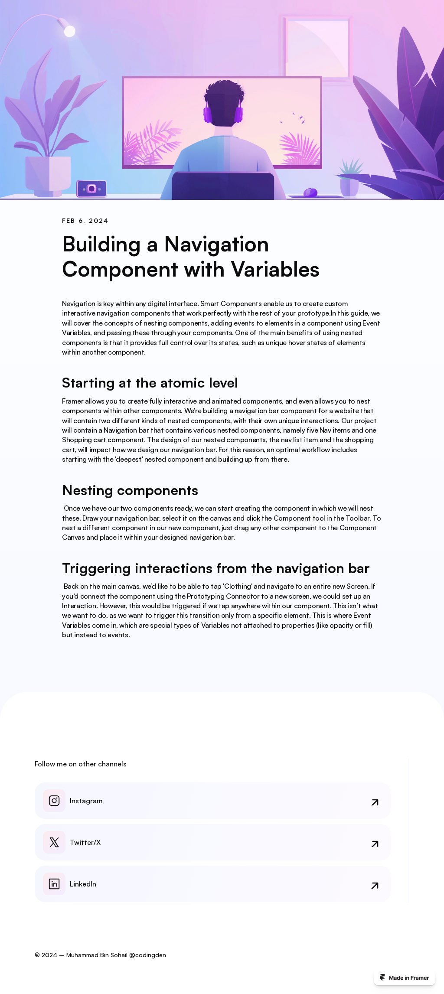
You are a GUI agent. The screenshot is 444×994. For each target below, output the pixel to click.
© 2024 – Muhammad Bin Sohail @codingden (100, 954)
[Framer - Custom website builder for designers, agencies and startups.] (404, 977)
